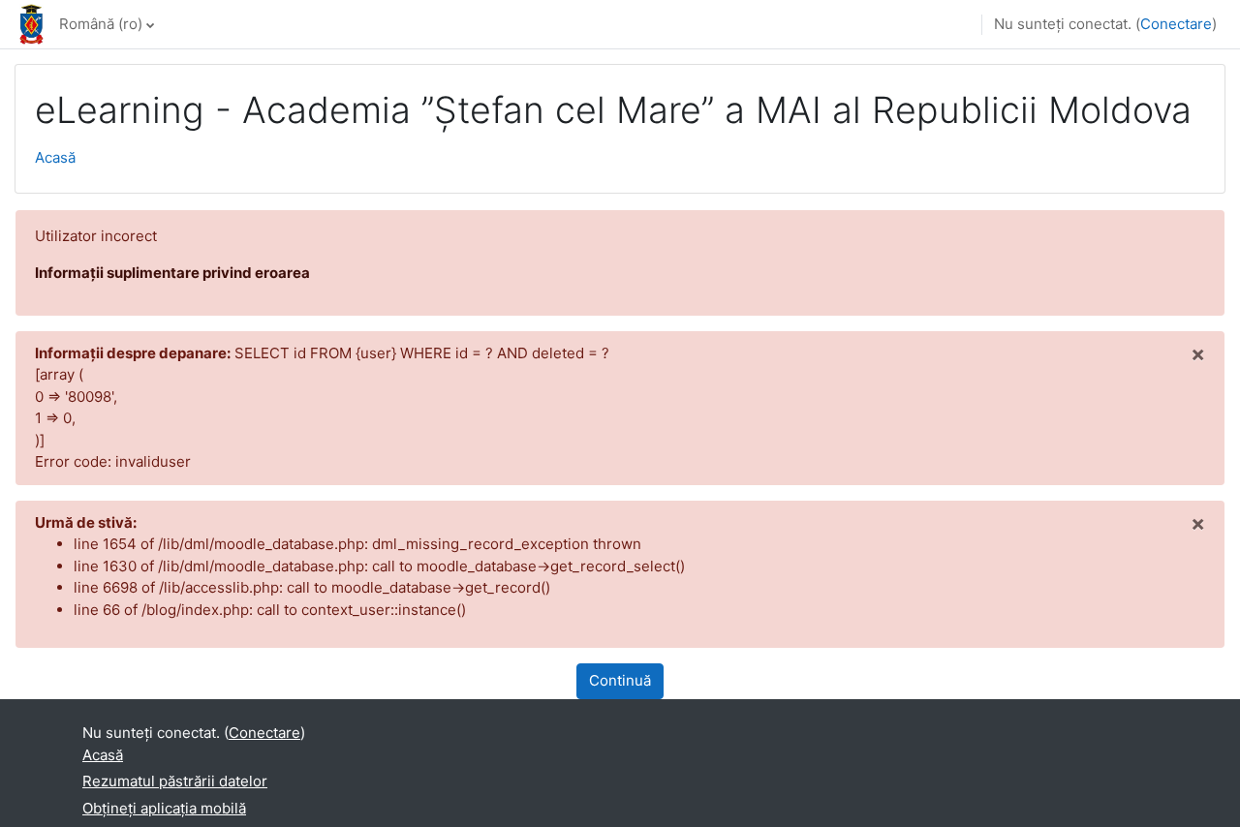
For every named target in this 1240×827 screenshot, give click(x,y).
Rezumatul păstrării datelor (174, 781)
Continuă (620, 680)
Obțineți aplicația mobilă (164, 808)
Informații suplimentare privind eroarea (172, 272)
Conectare (1176, 24)
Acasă (55, 157)
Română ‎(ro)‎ (100, 24)
